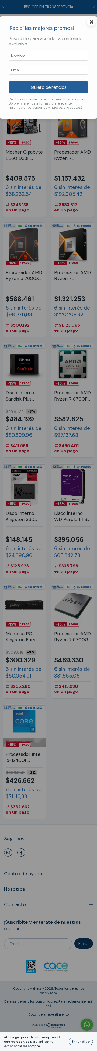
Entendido (81, 1041)
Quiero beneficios (49, 87)
